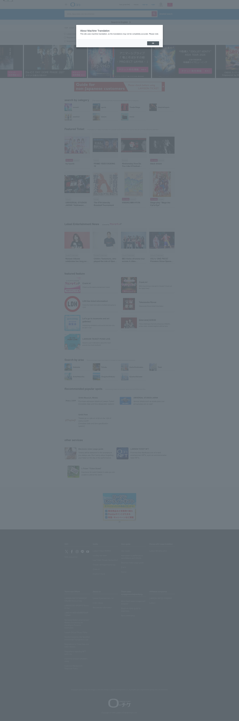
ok (153, 43)
